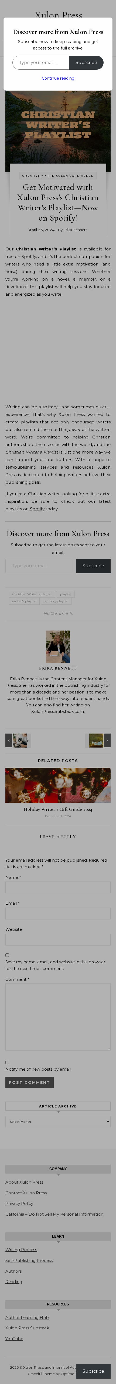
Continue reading (58, 78)
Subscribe (86, 62)
